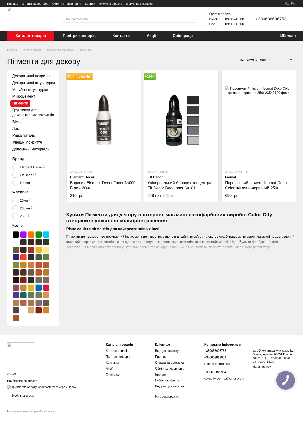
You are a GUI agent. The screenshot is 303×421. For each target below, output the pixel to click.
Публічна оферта (110, 3)
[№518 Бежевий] (23, 264)
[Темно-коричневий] (15, 280)
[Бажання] (267, 35)
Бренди (90, 3)
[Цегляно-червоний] (38, 310)
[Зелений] (38, 234)
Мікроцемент (23, 96)
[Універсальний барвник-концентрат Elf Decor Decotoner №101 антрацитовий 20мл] (180, 120)
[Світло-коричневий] (15, 317)
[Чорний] (15, 234)
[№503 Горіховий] (23, 249)
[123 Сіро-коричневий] (46, 302)
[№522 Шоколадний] (15, 272)
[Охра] (46, 310)
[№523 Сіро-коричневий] (23, 272)
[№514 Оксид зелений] (46, 257)
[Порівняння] (258, 35)
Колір (17, 225)
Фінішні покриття (27, 142)
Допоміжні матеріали (30, 149)
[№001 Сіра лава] (23, 242)
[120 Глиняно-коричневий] (23, 302)
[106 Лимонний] (31, 287)
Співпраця (183, 36)
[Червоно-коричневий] (23, 280)
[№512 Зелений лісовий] (38, 257)
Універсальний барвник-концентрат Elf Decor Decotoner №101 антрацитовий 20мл (180, 188)
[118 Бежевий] (46, 295)
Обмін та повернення (66, 3)
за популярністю (253, 59)
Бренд (18, 159)
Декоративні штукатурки (33, 83)
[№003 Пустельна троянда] (38, 242)
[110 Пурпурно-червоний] (46, 287)
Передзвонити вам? (217, 364)
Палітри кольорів (79, 36)
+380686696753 (270, 19)
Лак (15, 129)
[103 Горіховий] (46, 280)
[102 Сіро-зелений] (38, 280)
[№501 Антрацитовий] (46, 242)
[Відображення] (287, 59)
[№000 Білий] (15, 242)
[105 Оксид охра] (23, 287)
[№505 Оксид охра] (38, 249)
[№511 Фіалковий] (31, 257)
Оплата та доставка (35, 3)
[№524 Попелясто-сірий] (31, 272)
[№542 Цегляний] (38, 272)
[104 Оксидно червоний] (15, 287)
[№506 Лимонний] (46, 249)
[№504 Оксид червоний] (31, 249)
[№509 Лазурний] (15, 257)
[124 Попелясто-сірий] (15, 310)
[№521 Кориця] (46, 264)
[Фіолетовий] (23, 234)
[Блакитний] (46, 234)
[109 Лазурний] (38, 287)
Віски (17, 122)
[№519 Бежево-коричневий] (31, 264)
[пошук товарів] (192, 19)
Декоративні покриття (31, 76)
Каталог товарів (31, 36)
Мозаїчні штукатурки (30, 89)
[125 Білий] (23, 310)
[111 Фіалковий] (15, 295)
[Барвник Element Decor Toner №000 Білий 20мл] (103, 120)
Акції (151, 36)
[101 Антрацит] (31, 280)
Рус (293, 3)
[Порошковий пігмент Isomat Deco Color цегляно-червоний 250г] (258, 120)
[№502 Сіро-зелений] (15, 249)
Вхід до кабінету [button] (167, 351)
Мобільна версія (22, 395)
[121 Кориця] (31, 302)
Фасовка (20, 192)
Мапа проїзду (262, 366)
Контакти (121, 36)
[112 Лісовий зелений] (23, 295)
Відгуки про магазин (139, 3)
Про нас (12, 3)
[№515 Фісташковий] (15, 264)
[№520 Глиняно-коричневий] (38, 264)
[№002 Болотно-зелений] (31, 242)
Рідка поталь (23, 135)
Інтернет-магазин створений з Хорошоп (31, 411)
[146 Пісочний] (31, 310)
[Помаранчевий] (31, 234)
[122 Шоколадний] (38, 302)
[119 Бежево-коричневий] (15, 302)
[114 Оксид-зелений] (31, 295)
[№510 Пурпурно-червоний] (23, 257)
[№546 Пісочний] (46, 272)
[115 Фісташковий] (38, 295)
